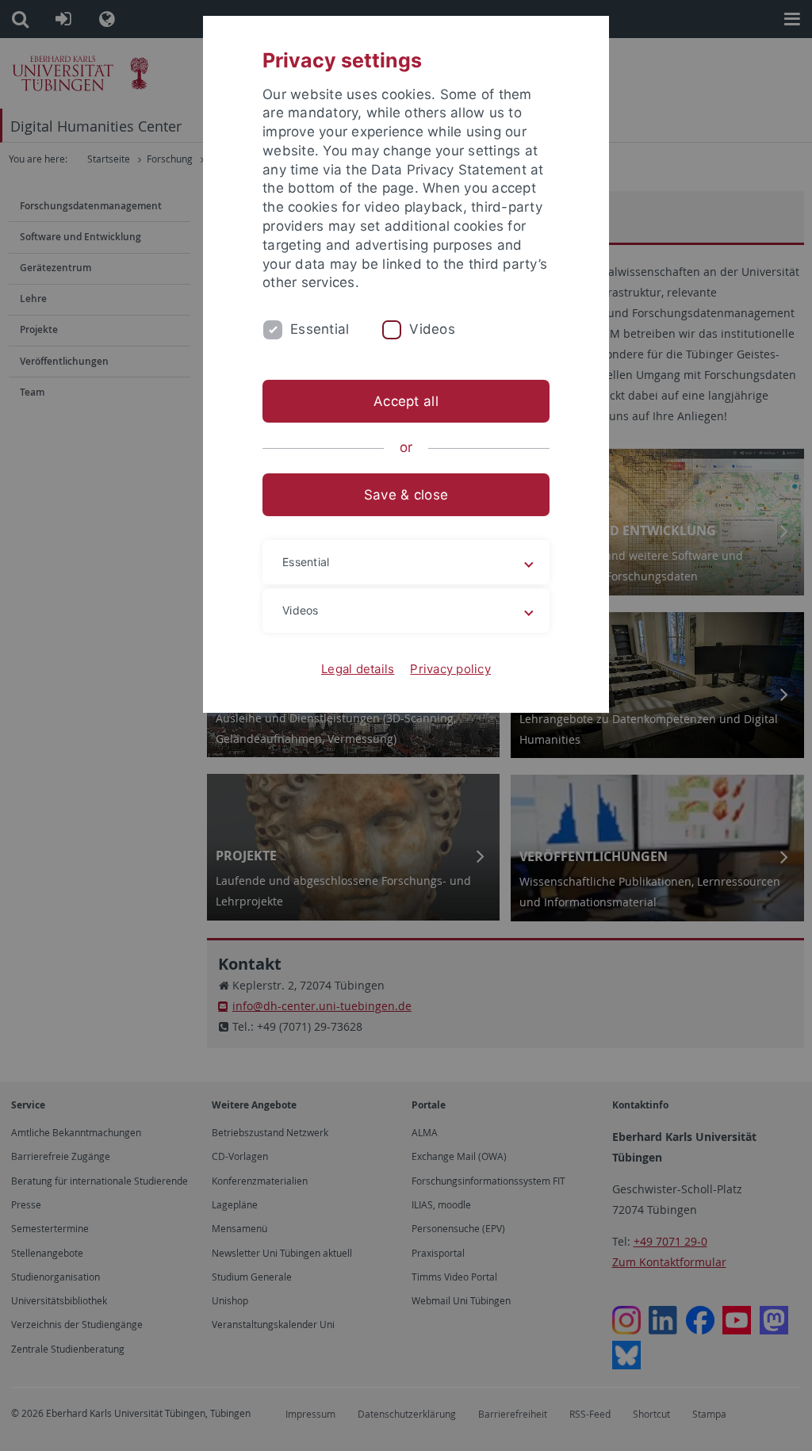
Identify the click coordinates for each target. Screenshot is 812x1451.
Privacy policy (450, 668)
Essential (319, 329)
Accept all (406, 401)
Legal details (357, 668)
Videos (432, 329)
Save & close (406, 495)
